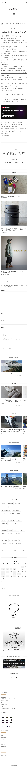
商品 (18, 28)
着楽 (2, 735)
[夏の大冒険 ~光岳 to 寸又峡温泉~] (11, 479)
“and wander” (5, 64)
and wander (10, 503)
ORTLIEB (16, 530)
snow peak (11, 543)
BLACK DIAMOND (6, 510)
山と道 (22, 550)
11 (7, 571)
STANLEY (18, 543)
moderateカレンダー (7, 374)
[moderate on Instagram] (2, 2)
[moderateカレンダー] (11, 366)
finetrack (4, 517)
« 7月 (2, 581)
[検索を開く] (26, 2)
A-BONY (3, 742)
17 (3, 574)
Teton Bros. (4, 547)
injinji (10, 523)
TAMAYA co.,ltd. (4, 755)
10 (3, 571)
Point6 (3, 537)
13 (14, 571)
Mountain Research (6, 527)
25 (7, 576)
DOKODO (3, 741)
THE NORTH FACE (13, 547)
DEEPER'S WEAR (16, 510)
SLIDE (20, 540)
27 (14, 576)
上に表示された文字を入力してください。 (10, 339)
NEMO (19, 527)
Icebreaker (4, 523)
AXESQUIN (4, 506)
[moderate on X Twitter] (5, 2)
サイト (2, 327)
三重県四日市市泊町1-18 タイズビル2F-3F (10, 698)
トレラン (9, 550)
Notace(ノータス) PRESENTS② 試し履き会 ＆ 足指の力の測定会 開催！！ (11, 431)
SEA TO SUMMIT (13, 540)
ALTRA (3, 503)
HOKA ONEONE (11, 520)
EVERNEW (12, 513)
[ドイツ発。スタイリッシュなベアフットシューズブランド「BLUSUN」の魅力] (11, 392)
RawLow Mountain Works (12, 537)
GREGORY (20, 517)
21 (18, 574)
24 (3, 576)
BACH (10, 506)
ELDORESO (4, 513)
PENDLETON (17, 533)
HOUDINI (19, 520)
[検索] (25, 587)
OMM (10, 530)
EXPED (18, 513)
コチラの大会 (14, 36)
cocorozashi (4, 737)
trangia (3, 550)
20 (14, 574)
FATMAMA (3, 746)
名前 (2, 313)
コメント (3, 290)
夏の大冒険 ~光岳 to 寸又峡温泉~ (10, 487)
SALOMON (4, 540)
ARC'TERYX (17, 503)
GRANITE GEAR (11, 517)
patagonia (10, 533)
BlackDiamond (18, 506)
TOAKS (21, 547)
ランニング (16, 550)
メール (3, 320)
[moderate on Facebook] (8, 2)
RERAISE (3, 744)
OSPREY (22, 530)
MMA (15, 523)
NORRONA (4, 530)
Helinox (3, 520)
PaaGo (3, 533)
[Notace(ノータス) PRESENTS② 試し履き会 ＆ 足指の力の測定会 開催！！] (11, 422)
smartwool (4, 543)
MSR (14, 527)
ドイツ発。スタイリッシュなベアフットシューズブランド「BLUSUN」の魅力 (11, 401)
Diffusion (3, 739)
